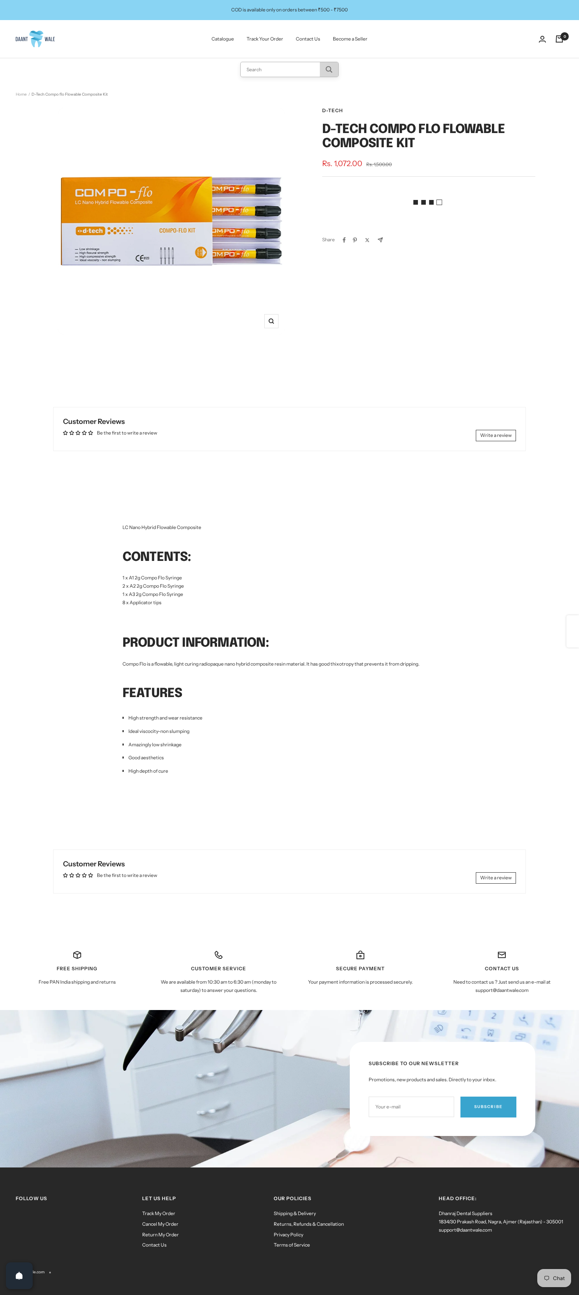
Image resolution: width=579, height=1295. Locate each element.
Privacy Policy (288, 1235)
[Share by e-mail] (380, 239)
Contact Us (308, 39)
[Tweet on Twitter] (367, 240)
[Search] (329, 69)
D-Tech (332, 110)
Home (21, 94)
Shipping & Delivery (295, 1213)
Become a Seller (350, 39)
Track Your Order (265, 39)
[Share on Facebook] (344, 240)
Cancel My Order (160, 1224)
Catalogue (223, 39)
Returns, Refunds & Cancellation (309, 1224)
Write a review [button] (496, 435)
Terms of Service (292, 1245)
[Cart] (559, 39)
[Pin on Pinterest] (355, 240)
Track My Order (158, 1213)
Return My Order (160, 1235)
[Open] (19, 1275)
